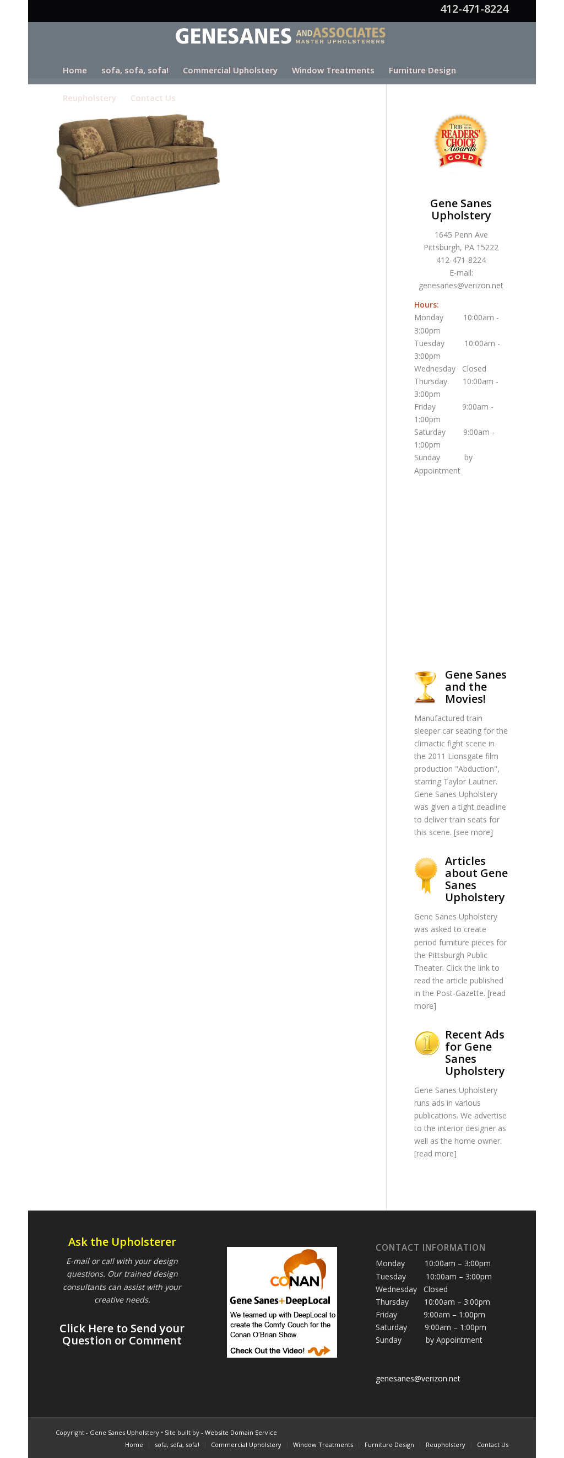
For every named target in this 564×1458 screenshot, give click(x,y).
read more (435, 1153)
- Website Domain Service (239, 1432)
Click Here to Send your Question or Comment (122, 1334)
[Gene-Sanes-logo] (282, 39)
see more (473, 832)
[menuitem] (75, 70)
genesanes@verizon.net (461, 285)
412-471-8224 (474, 8)
